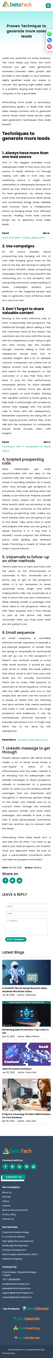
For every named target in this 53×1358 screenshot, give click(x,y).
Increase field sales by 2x (33, 739)
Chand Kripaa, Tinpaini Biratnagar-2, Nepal (19, 1274)
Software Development (14, 1249)
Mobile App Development (15, 1245)
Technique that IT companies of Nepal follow (26, 448)
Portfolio (6, 1196)
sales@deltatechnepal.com (16, 1288)
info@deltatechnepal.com (15, 1283)
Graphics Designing (12, 1258)
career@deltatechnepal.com (17, 1297)
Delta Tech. (20, 1349)
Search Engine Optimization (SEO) (19, 1254)
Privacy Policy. (9, 1353)
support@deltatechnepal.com (17, 1292)
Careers (6, 1205)
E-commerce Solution (13, 1236)
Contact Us (8, 1218)
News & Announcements (15, 1210)
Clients (5, 1201)
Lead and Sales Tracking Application (23, 237)
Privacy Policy (9, 1214)
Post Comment (16, 939)
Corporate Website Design (15, 1232)
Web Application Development (18, 1241)
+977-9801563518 (11, 1279)
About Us (6, 1192)
